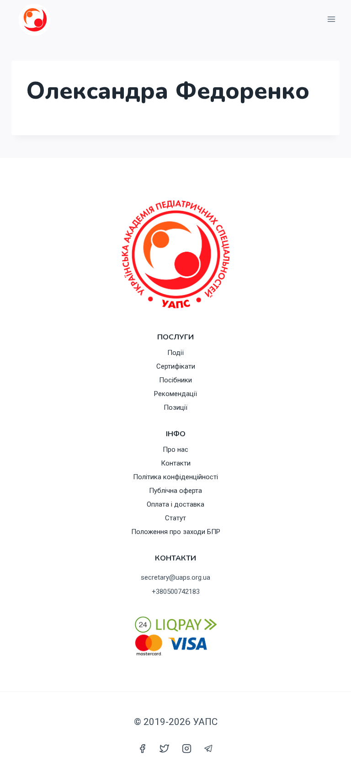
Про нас (175, 449)
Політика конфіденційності (175, 477)
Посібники (175, 380)
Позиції (175, 407)
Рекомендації (175, 394)
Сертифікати (175, 366)
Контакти (176, 463)
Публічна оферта (175, 491)
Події (175, 353)
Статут (175, 518)
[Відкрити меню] (331, 19)
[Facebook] (142, 748)
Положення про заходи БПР (175, 532)
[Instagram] (186, 748)
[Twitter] (164, 748)
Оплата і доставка (175, 504)
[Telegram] (208, 748)
